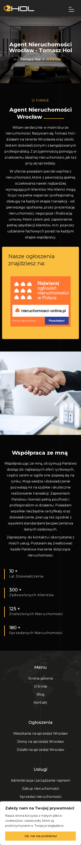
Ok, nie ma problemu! (41, 836)
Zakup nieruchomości (40, 789)
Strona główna (40, 678)
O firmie (40, 686)
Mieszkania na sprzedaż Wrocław (40, 733)
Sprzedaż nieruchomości (40, 797)
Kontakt (40, 702)
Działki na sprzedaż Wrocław (40, 750)
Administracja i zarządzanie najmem (40, 780)
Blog (40, 694)
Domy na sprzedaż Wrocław (40, 742)
